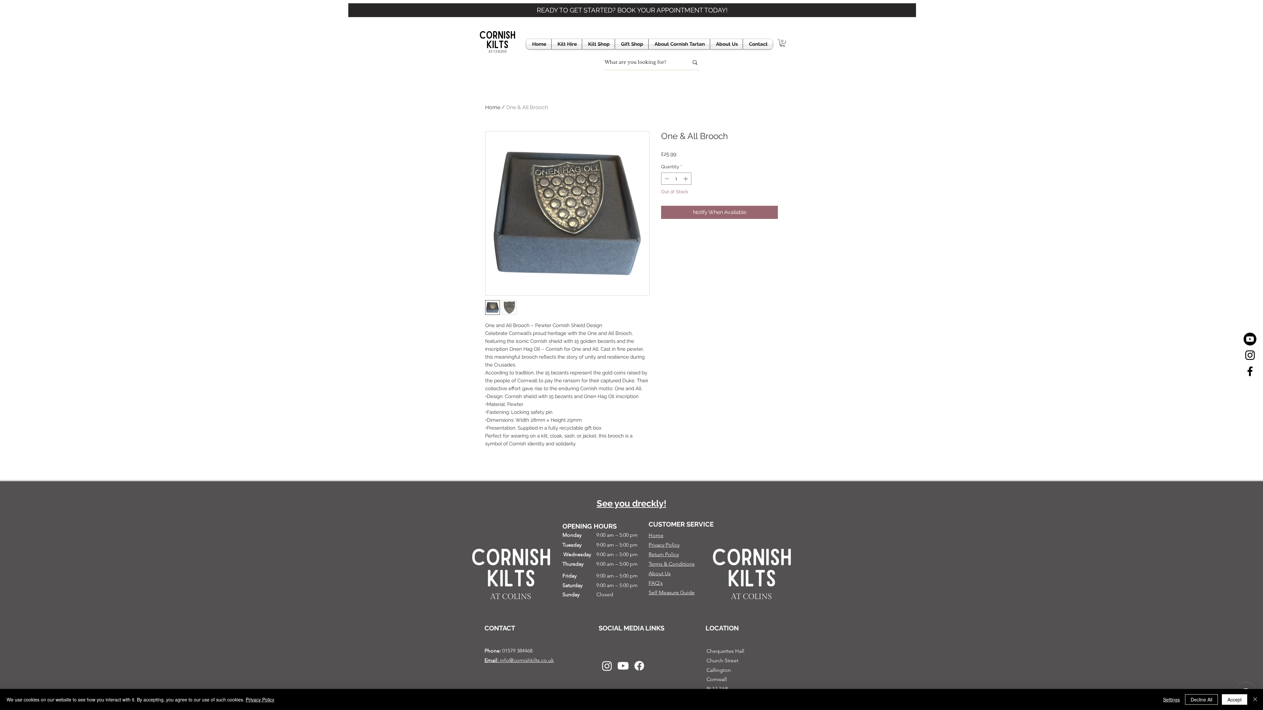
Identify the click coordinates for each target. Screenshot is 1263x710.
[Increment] (686, 178)
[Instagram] (1250, 355)
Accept (1234, 699)
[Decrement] (666, 178)
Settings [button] (1171, 699)
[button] (782, 43)
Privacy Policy (260, 699)
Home (492, 107)
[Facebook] (1250, 371)
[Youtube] (1250, 339)
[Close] (1255, 699)
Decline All (1201, 699)
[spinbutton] (676, 178)
